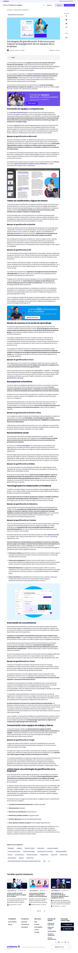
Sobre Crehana (12, 922)
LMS (44, 861)
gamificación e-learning (15, 378)
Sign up (10, 924)
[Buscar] (43, 5)
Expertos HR (54, 854)
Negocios (21, 858)
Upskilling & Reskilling (61, 851)
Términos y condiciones (51, 934)
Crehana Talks (63, 854)
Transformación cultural (14, 851)
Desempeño (11, 848)
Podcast (10, 854)
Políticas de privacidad (51, 924)
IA (48, 861)
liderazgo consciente (14, 233)
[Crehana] (8, 5)
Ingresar (59, 5)
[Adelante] (44, 911)
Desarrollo (24, 922)
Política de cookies (51, 928)
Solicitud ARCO (52, 931)
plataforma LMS (53, 535)
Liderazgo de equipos (52, 848)
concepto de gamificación (18, 112)
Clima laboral (40, 848)
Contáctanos (69, 5)
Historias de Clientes (32, 854)
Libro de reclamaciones (52, 938)
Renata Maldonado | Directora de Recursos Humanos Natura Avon (24, 861)
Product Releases (19, 854)
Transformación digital (29, 851)
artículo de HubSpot (23, 446)
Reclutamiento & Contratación (21, 10)
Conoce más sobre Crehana (66, 1)
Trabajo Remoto (44, 854)
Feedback (19, 848)
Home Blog (9, 10)
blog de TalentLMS (34, 74)
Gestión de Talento (29, 848)
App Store (68, 929)
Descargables (18, 5)
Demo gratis (32, 103)
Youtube (36, 932)
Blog (35, 922)
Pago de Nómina (12, 858)
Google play (68, 924)
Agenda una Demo (32, 317)
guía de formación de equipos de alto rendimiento (31, 164)
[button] (33, 57)
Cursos (49, 5)
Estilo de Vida (30, 858)
